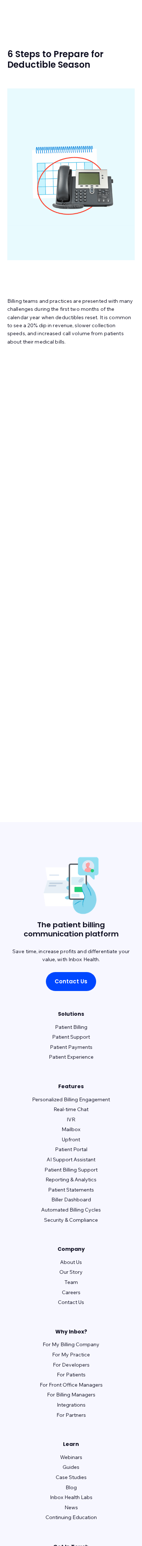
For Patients (71, 1374)
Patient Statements (71, 1189)
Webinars (71, 1457)
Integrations (71, 1405)
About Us (71, 1262)
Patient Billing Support (71, 1169)
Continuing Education (71, 1517)
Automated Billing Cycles (71, 1209)
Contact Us (71, 981)
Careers (71, 1292)
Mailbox (71, 1129)
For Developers (71, 1364)
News (71, 1507)
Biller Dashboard (71, 1199)
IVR (71, 1119)
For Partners (71, 1415)
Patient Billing (71, 1027)
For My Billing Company (71, 1344)
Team (71, 1282)
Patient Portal (71, 1149)
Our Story (71, 1272)
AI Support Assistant (71, 1159)
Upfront (71, 1139)
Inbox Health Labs (71, 1497)
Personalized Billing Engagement (71, 1099)
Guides (71, 1467)
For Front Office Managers (71, 1385)
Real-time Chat (71, 1109)
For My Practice (71, 1354)
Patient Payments (71, 1047)
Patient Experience (71, 1057)
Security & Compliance (71, 1220)
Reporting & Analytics (71, 1179)
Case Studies (71, 1477)
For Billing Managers (71, 1394)
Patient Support (71, 1037)
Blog (71, 1487)
